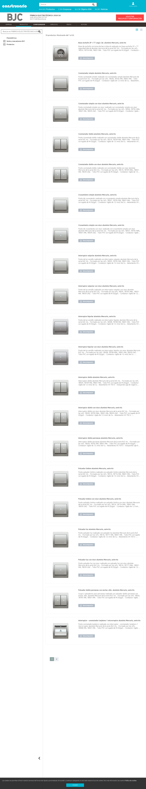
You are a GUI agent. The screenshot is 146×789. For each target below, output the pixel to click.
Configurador (39, 24)
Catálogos (54, 24)
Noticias (84, 24)
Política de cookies (131, 780)
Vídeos (68, 24)
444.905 (47, 9)
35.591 (101, 9)
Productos (24, 24)
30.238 (83, 9)
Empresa (9, 24)
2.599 (64, 9)
